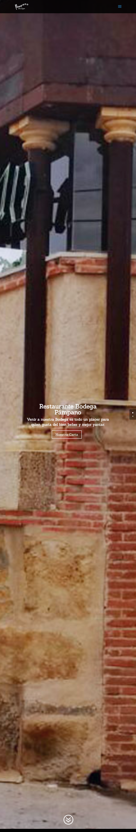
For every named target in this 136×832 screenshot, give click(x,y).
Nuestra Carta (66, 434)
